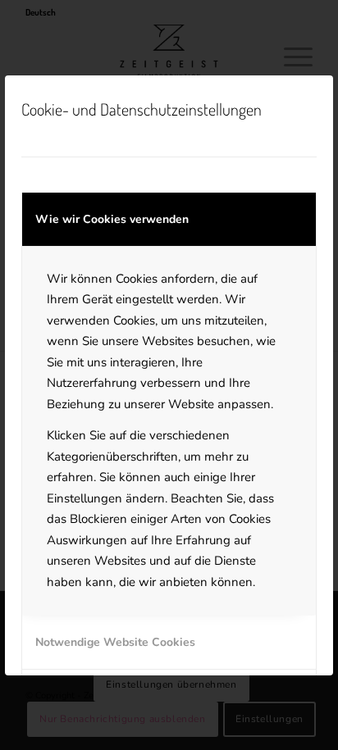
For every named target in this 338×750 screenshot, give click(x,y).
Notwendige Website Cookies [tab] (115, 642)
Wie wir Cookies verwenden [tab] (112, 219)
